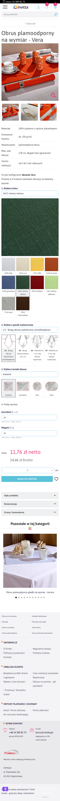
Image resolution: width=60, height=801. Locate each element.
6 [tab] (30, 597)
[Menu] (4, 7)
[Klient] (38, 7)
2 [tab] (19, 597)
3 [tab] (21, 597)
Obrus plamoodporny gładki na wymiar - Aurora (30, 592)
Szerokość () (9, 412)
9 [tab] (38, 597)
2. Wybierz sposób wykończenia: (17, 325)
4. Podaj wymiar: (9, 404)
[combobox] (30, 193)
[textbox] (30, 193)
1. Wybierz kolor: (9, 188)
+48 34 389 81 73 (17, 732)
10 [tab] (41, 597)
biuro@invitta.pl (44, 732)
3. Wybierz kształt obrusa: (14, 369)
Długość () (7, 427)
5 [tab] (27, 597)
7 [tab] (32, 597)
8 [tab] (35, 597)
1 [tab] (16, 597)
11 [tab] (44, 597)
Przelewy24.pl (29, 759)
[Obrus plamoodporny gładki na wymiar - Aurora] (30, 561)
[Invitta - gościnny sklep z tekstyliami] (21, 7)
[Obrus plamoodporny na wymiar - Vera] (10, 112)
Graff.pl (45, 797)
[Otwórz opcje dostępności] (5, 789)
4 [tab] (24, 597)
